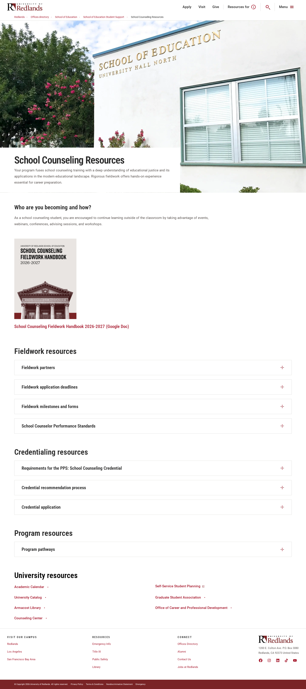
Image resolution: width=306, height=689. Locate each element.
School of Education (66, 17)
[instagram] (269, 660)
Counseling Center (28, 618)
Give (215, 7)
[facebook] (260, 660)
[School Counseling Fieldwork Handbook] (45, 278)
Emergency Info (101, 644)
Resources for (238, 7)
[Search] (268, 7)
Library (96, 667)
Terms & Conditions (94, 684)
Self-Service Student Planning (177, 586)
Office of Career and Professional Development (191, 608)
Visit (201, 7)
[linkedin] (278, 660)
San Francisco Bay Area (21, 659)
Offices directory (40, 17)
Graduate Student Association (178, 597)
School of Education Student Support (103, 17)
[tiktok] (286, 660)
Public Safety (100, 659)
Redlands (19, 17)
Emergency (140, 684)
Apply (187, 7)
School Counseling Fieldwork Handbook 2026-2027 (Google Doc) (71, 326)
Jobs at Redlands (188, 667)
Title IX (96, 651)
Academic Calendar (29, 587)
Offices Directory (188, 644)
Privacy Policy (77, 684)
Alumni (182, 651)
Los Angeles (14, 651)
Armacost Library (27, 608)
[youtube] (295, 660)
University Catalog (28, 597)
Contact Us (184, 659)
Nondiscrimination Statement (119, 684)
